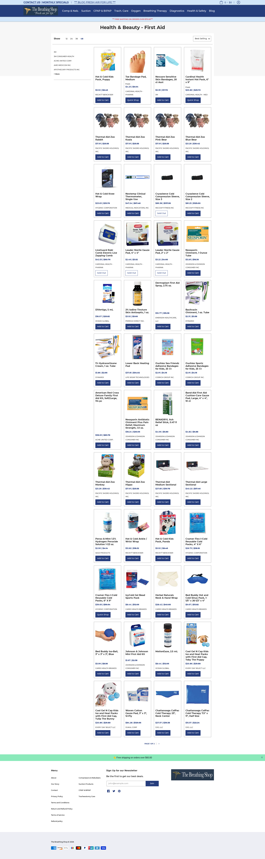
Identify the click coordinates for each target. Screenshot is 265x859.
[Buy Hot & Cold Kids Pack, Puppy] (107, 61)
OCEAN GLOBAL (102, 321)
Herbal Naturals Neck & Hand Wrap (166, 596)
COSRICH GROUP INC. (164, 377)
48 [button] (82, 38)
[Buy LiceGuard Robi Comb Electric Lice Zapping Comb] (107, 234)
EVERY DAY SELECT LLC (196, 668)
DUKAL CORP (131, 727)
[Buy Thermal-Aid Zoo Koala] (137, 121)
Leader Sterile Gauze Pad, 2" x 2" (167, 251)
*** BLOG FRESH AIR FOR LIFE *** (95, 2)
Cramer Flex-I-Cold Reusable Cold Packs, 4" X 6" (196, 542)
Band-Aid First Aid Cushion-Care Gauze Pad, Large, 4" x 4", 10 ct (197, 396)
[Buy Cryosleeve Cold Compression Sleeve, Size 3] (167, 178)
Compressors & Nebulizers (89, 778)
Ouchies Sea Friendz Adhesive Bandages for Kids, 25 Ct (167, 366)
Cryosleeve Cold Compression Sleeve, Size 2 (198, 196)
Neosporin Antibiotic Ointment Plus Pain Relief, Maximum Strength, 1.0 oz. (137, 423)
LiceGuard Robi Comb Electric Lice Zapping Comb (106, 253)
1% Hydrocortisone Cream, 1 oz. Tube (106, 364)
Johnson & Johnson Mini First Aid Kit (136, 653)
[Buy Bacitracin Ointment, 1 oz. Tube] (198, 294)
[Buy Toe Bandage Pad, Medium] (137, 61)
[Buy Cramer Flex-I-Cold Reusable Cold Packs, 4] (198, 523)
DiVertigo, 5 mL (104, 309)
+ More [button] (57, 74)
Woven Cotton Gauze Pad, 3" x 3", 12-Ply (136, 713)
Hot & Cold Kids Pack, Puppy (104, 78)
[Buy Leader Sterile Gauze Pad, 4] (137, 234)
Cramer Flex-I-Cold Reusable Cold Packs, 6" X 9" (106, 598)
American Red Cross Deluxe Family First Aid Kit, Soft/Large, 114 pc (107, 396)
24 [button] (71, 38)
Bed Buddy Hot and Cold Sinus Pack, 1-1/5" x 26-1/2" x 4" (197, 598)
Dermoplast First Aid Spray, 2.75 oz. (167, 284)
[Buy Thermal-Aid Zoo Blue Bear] (198, 121)
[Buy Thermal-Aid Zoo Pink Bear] (167, 121)
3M (55, 52)
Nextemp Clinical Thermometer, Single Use (135, 196)
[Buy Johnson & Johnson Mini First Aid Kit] (137, 635)
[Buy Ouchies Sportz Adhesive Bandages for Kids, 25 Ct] (198, 347)
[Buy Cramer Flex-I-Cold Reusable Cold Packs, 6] (107, 579)
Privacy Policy (57, 796)
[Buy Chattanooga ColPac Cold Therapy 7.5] (198, 694)
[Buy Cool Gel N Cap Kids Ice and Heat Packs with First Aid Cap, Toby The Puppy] (198, 635)
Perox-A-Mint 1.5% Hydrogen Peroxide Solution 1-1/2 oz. (106, 542)
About (53, 778)
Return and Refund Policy (61, 809)
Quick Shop (133, 100)
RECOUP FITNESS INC (164, 208)
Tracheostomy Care (87, 796)
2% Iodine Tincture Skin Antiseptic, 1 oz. (137, 311)
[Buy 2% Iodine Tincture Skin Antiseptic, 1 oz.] (137, 294)
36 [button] (76, 38)
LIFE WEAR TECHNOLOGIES (137, 377)
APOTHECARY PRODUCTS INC (67, 70)
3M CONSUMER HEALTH (64, 56)
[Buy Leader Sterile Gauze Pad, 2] (167, 234)
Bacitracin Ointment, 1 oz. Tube (197, 311)
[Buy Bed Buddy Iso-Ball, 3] (107, 635)
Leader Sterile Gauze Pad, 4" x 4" (137, 251)
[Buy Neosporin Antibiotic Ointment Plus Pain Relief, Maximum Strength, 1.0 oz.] (137, 403)
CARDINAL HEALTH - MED (197, 95)
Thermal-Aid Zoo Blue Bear (195, 138)
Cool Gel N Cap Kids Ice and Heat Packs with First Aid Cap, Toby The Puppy (197, 655)
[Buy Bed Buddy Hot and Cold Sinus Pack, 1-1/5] (198, 579)
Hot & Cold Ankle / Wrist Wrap (136, 540)
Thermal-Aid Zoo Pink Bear (165, 138)
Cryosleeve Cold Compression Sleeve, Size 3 (167, 196)
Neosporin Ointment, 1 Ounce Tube (196, 253)
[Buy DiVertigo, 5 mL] (107, 294)
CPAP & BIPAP (85, 790)
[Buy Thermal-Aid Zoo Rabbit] (107, 121)
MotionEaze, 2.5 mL (166, 651)
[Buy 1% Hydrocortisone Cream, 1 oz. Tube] (107, 347)
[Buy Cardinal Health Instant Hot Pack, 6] (198, 61)
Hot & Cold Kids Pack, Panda (164, 540)
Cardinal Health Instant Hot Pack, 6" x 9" (197, 79)
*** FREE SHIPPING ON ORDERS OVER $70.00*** (132, 19)
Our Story (55, 784)
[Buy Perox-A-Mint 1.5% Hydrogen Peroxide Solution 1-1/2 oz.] (107, 523)
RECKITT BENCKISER (104, 95)
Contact (54, 790)
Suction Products (86, 784)
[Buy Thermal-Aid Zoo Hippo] (137, 466)
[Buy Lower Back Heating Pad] (137, 347)
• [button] (228, 2)
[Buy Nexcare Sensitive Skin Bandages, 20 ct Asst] (167, 61)
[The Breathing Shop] (40, 11)
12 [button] (66, 38)
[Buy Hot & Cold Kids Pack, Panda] (167, 523)
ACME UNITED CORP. (63, 61)
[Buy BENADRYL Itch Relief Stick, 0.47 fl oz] (167, 403)
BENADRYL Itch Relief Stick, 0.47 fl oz (166, 422)
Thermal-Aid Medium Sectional (165, 483)
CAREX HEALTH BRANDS (136, 609)
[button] (238, 2)
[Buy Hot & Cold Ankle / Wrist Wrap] (137, 523)
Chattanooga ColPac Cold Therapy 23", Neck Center (167, 713)
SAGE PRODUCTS (102, 553)
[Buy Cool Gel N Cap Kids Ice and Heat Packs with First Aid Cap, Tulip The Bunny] (107, 694)
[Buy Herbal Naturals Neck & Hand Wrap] (167, 579)
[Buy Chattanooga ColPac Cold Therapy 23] (167, 694)
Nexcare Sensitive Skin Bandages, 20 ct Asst (166, 79)
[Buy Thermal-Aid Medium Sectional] (167, 466)
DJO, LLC (159, 727)
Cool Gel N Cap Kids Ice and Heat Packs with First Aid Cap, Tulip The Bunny (106, 714)
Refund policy (57, 821)
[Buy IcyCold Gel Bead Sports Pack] (137, 579)
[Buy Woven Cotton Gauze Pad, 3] (137, 694)
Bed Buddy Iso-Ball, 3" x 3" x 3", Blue (106, 653)
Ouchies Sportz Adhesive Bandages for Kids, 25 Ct (197, 366)
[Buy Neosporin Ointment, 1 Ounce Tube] (198, 234)
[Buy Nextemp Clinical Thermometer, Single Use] (137, 178)
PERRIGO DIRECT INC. (134, 321)
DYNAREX (190, 321)
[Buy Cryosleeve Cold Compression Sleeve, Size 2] (198, 178)
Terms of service (57, 815)
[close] (261, 757)
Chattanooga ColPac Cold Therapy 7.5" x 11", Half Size (197, 713)
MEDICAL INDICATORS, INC (137, 208)
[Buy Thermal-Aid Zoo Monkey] (107, 466)
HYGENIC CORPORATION (106, 208)
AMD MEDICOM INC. (62, 65)
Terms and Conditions (60, 803)
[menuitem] (70, 11)
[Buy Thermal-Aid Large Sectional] (198, 466)
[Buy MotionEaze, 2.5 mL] (167, 635)
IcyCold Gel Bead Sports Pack (135, 596)
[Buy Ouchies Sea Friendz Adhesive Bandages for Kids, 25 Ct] (167, 347)
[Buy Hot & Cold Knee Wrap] (107, 178)
